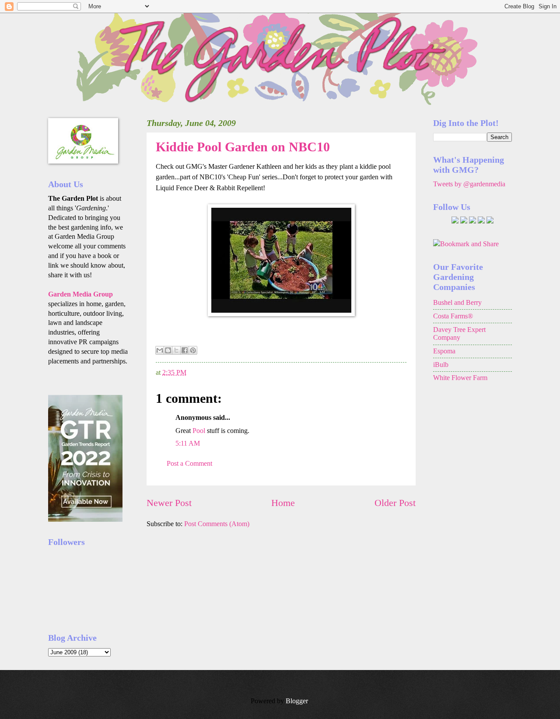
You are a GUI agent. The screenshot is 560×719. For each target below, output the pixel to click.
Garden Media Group (80, 294)
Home (283, 502)
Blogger (297, 701)
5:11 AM (187, 443)
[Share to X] (176, 350)
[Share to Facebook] (184, 350)
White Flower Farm (460, 377)
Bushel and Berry (457, 302)
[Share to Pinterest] (193, 350)
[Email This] (159, 350)
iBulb (440, 364)
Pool (198, 430)
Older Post (395, 502)
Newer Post (169, 502)
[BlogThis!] (168, 350)
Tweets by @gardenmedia (469, 184)
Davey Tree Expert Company (459, 334)
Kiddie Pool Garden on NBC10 (243, 147)
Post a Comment (189, 463)
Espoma (444, 351)
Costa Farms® (453, 316)
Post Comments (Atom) (216, 523)
